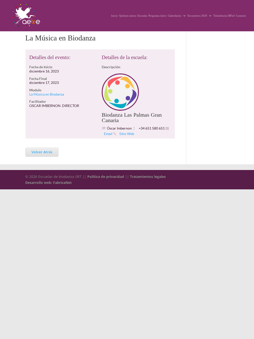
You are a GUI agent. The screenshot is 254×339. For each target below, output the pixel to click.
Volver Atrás (42, 152)
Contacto (241, 15)
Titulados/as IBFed (224, 15)
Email (108, 134)
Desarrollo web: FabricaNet (48, 182)
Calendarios (174, 15)
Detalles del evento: (50, 57)
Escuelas (142, 15)
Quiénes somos (127, 15)
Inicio (114, 15)
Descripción (111, 67)
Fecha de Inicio (40, 67)
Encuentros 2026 (197, 15)
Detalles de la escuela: (125, 57)
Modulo (35, 90)
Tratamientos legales (148, 176)
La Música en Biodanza (46, 94)
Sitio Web (126, 134)
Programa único (157, 15)
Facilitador (37, 101)
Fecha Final (38, 79)
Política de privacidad (105, 176)
